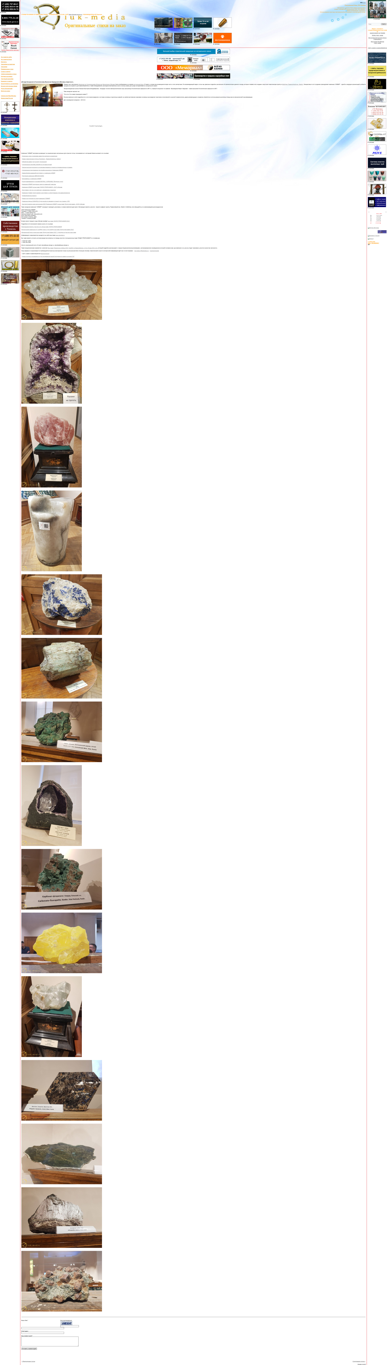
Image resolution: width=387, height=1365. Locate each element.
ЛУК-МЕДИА (185, 248)
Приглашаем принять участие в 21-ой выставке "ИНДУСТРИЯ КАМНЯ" (41, 227)
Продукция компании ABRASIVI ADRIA (33, 176)
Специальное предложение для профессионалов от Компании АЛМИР (42, 170)
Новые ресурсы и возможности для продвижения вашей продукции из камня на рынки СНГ (48, 256)
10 (377, 215)
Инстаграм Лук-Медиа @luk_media (377, 42)
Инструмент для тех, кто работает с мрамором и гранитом (39, 190)
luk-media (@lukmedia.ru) (141, 251)
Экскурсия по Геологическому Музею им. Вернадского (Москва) (97, 84)
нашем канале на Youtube (377, 33)
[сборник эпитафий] (377, 206)
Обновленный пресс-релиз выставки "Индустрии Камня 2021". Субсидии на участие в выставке (48, 232)
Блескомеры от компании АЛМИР (31, 178)
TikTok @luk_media (377, 35)
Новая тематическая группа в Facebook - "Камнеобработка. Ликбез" (41, 159)
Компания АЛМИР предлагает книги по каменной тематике (39, 184)
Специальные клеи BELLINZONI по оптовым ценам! (37, 164)
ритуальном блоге (138, 84)
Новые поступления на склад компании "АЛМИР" (36, 198)
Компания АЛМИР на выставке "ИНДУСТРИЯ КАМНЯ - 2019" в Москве (42, 187)
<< (369, 212)
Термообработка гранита (29, 195)
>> (386, 212)
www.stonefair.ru (60, 235)
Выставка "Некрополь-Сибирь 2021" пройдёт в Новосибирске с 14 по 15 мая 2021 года (73, 248)
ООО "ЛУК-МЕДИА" (373, 243)
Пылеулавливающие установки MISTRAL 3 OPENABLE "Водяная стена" (42, 181)
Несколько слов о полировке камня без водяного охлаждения (39, 156)
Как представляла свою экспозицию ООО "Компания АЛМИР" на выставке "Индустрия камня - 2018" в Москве (53, 204)
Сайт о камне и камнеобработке (377, 48)
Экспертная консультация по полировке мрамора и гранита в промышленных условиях (47, 167)
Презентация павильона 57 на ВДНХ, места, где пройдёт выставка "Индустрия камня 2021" (47, 229)
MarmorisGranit (45, 253)
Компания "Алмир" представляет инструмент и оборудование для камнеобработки (46, 193)
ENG (364, 2)
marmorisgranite (154, 251)
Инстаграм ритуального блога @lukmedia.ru (377, 38)
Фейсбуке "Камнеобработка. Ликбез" (292, 84)
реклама (3, 12)
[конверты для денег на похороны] (10, 283)
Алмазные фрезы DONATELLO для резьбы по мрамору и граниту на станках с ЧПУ (46, 201)
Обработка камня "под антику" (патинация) (34, 161)
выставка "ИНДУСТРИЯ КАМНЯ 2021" (59, 221)
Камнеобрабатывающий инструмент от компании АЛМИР (38, 173)
